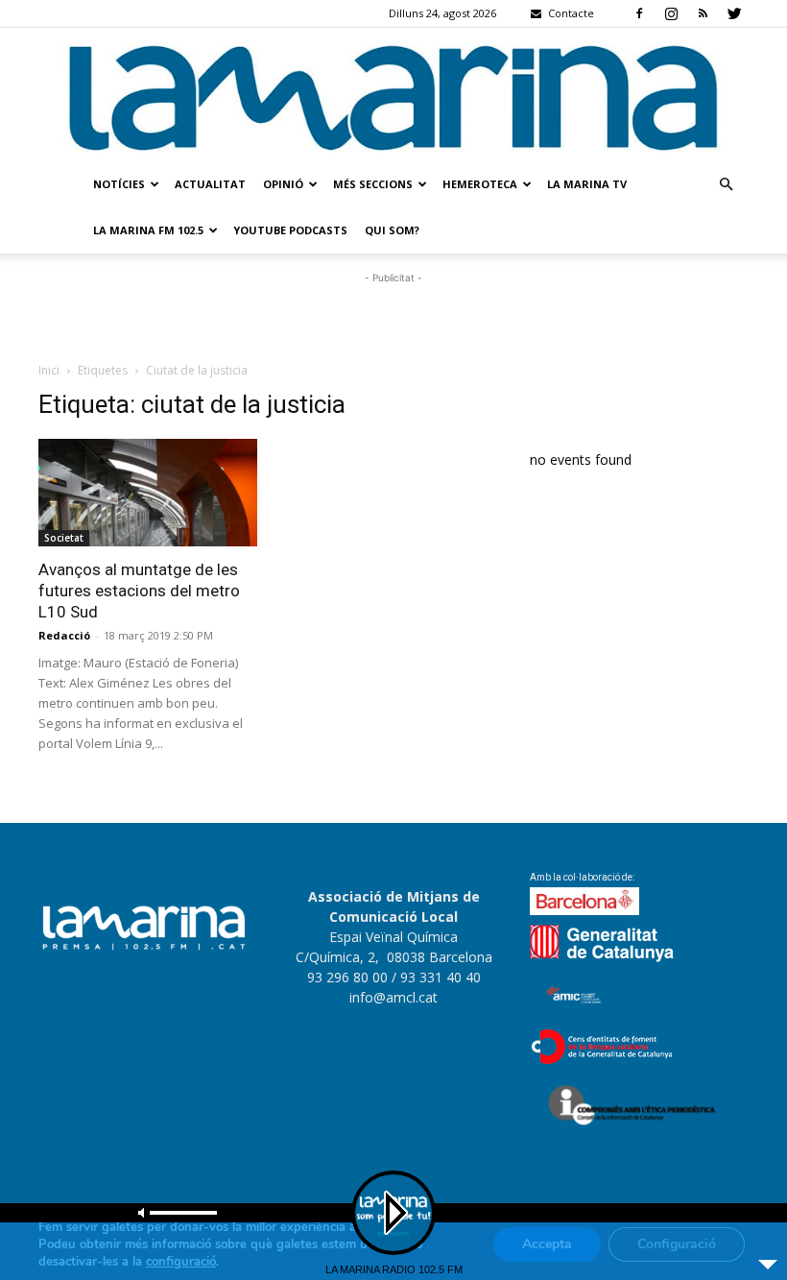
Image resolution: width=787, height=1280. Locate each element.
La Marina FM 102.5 (148, 230)
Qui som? (392, 230)
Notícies (119, 184)
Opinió (283, 184)
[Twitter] (734, 13)
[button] (726, 185)
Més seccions (373, 184)
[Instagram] (670, 13)
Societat (63, 537)
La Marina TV (587, 184)
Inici (49, 370)
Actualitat (210, 184)
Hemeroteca (479, 184)
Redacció (64, 635)
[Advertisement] (393, 317)
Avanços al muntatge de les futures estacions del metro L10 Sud (139, 590)
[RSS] (702, 13)
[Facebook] (639, 13)
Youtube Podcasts (290, 230)
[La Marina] (393, 94)
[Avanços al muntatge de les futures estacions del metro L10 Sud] (147, 493)
